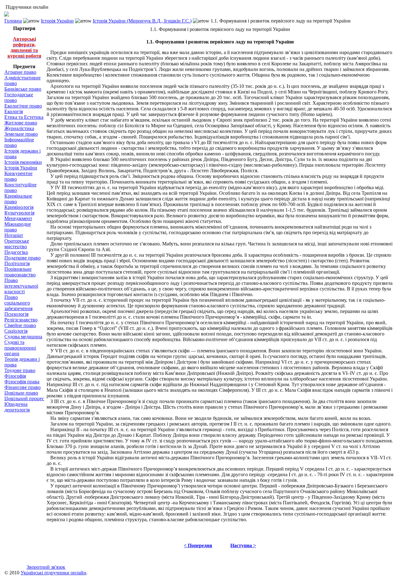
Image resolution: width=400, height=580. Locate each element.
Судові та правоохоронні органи (20, 348)
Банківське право (22, 89)
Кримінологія (18, 207)
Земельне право (21, 134)
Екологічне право (23, 105)
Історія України (57, 20)
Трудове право (19, 370)
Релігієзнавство (21, 319)
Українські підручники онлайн (53, 572)
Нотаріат (13, 235)
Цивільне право (21, 393)
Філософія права (21, 381)
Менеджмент (18, 218)
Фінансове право (22, 387)
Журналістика (19, 128)
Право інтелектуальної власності (21, 286)
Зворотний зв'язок (46, 567)
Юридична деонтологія (17, 406)
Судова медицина (23, 336)
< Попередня (198, 545)
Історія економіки (23, 162)
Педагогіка (16, 252)
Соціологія (16, 331)
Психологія (16, 314)
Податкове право (22, 257)
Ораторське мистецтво (16, 243)
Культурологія (19, 212)
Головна (13, 20)
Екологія (13, 111)
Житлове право (20, 122)
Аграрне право (20, 72)
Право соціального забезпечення (18, 303)
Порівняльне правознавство (20, 271)
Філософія (15, 376)
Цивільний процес (24, 398)
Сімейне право (20, 325)
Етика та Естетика (23, 117)
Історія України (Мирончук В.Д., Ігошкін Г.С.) (142, 20)
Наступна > (243, 545)
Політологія (17, 263)
